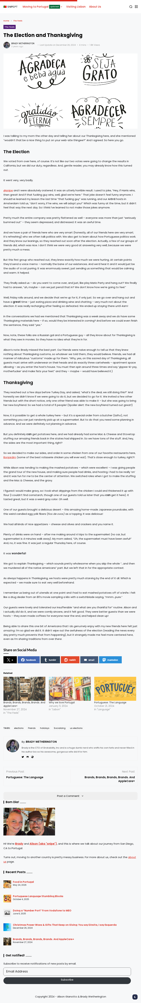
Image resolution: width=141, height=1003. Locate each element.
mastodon (112, 659)
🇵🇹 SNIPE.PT (10, 6)
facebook (31, 659)
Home (6, 20)
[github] (27, 757)
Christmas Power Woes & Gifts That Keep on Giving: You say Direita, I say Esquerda (65, 925)
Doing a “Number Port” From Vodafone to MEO (42, 910)
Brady (19, 843)
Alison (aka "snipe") (43, 843)
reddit (72, 659)
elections (19, 728)
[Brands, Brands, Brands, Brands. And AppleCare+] (24, 689)
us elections (76, 728)
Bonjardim (9, 457)
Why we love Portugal (62, 702)
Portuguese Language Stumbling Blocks (38, 896)
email (91, 659)
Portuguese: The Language (110, 702)
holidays (44, 728)
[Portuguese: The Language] (115, 689)
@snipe (8, 190)
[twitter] (23, 757)
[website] (32, 757)
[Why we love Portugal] (70, 689)
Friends (32, 728)
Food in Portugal (23, 882)
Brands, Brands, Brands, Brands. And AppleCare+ (43, 939)
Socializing (60, 728)
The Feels (17, 20)
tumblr (52, 659)
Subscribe (67, 979)
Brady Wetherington (22, 43)
